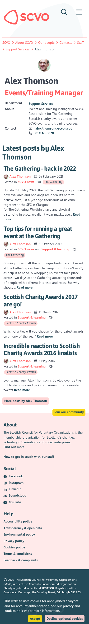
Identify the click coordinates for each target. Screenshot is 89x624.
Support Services (18, 49)
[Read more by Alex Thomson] (6, 176)
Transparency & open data (23, 528)
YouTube (15, 502)
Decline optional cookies (65, 619)
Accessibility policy (18, 521)
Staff (80, 43)
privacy (68, 606)
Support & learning (55, 249)
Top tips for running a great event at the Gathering (38, 232)
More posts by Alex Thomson (25, 401)
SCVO (6, 43)
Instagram (16, 483)
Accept (35, 619)
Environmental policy (19, 534)
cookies (10, 611)
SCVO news (26, 182)
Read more (25, 287)
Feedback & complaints (21, 560)
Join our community (69, 412)
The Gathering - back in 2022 (40, 168)
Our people (46, 43)
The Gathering (53, 182)
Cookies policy (14, 547)
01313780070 (44, 133)
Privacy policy (14, 541)
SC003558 (48, 588)
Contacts (66, 43)
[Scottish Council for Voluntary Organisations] (26, 17)
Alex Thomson (20, 176)
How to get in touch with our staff (29, 457)
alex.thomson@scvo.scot (53, 128)
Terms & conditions (18, 554)
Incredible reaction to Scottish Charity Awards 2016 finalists (42, 349)
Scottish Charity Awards (21, 323)
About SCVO (24, 43)
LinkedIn (15, 489)
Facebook (16, 476)
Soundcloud (17, 495)
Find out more (14, 447)
